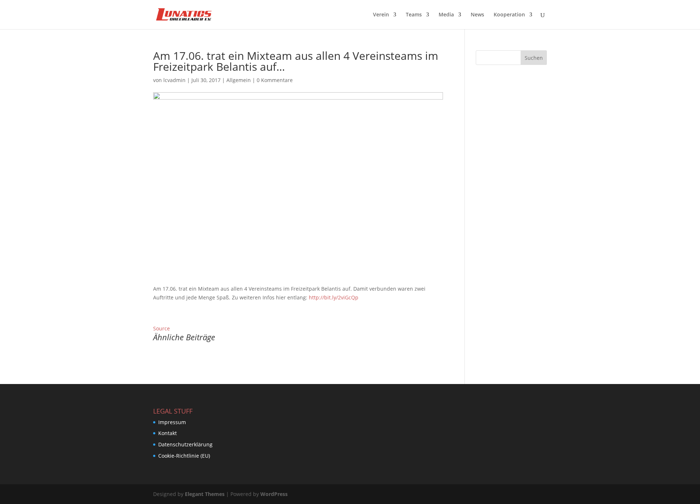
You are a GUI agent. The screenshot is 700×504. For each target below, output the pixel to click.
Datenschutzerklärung (185, 444)
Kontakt (167, 433)
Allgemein (238, 80)
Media (446, 15)
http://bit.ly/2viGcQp (333, 297)
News (477, 15)
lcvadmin (174, 80)
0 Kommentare (275, 80)
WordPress (274, 494)
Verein (381, 15)
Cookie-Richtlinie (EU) (184, 455)
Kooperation (509, 15)
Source (161, 328)
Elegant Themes (205, 494)
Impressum (172, 422)
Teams (414, 15)
